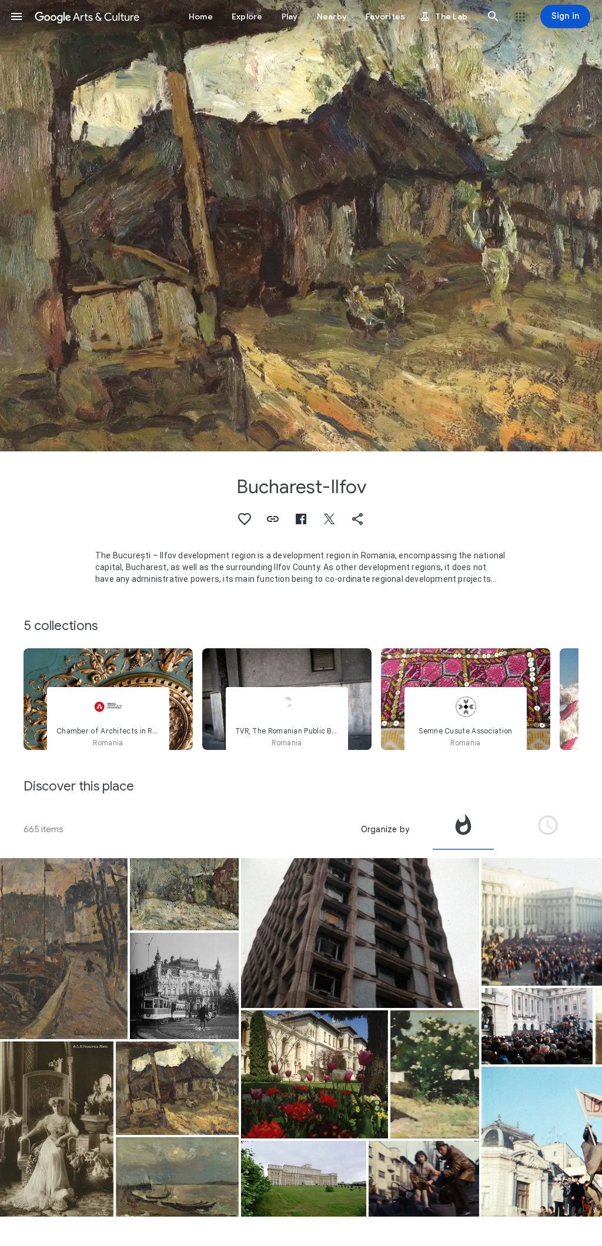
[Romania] (184, 986)
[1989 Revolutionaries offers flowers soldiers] (424, 1179)
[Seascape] (177, 1177)
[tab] (463, 829)
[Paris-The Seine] (64, 948)
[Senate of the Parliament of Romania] (303, 1179)
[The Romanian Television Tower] (360, 933)
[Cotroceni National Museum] (314, 1074)
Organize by (385, 829)
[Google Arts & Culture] (87, 16)
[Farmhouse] (177, 1088)
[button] (16, 16)
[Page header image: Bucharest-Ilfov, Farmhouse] (301, 225)
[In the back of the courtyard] (435, 1074)
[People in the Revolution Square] (537, 1026)
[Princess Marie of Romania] (56, 1129)
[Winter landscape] (184, 894)
